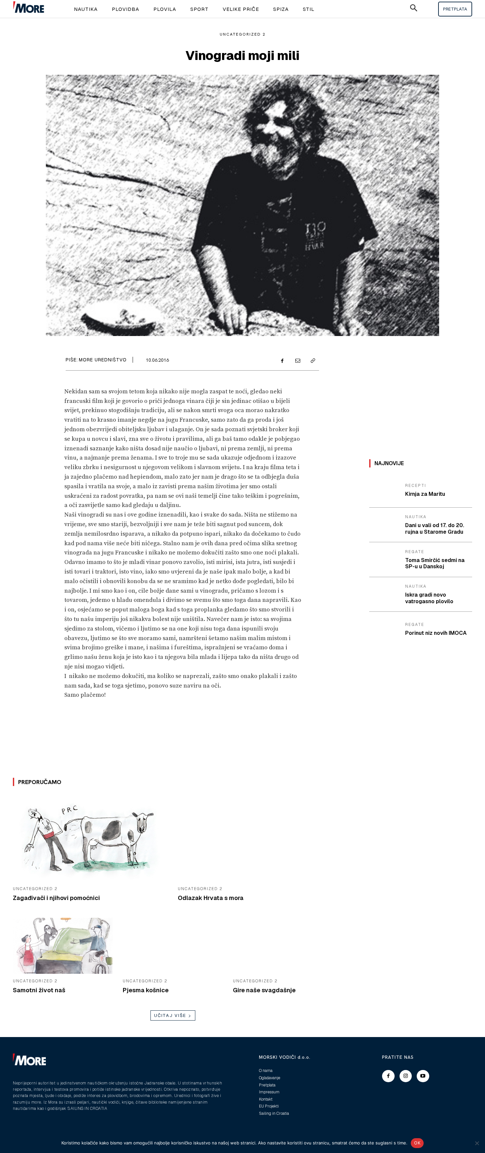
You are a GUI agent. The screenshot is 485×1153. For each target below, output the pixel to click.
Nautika (416, 517)
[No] (476, 1143)
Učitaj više (170, 1015)
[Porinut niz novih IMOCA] (384, 629)
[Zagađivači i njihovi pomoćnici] (90, 838)
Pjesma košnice (146, 990)
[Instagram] (406, 1076)
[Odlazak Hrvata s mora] (255, 838)
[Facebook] (282, 361)
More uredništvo (103, 360)
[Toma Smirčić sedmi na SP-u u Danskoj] (384, 560)
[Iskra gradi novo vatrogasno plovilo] (384, 594)
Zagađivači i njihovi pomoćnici (56, 898)
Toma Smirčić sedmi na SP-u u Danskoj (435, 563)
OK (417, 1142)
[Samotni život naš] (63, 946)
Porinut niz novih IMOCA (436, 633)
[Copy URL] (312, 361)
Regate (414, 552)
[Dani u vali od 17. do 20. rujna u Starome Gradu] (384, 525)
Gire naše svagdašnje (264, 990)
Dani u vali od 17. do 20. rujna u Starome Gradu (434, 528)
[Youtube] (423, 1076)
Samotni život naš (39, 990)
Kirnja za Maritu (425, 494)
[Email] (297, 361)
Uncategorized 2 (243, 34)
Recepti (415, 486)
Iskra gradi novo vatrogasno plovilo (429, 598)
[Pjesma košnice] (173, 946)
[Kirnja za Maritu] (384, 490)
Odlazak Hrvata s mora (210, 898)
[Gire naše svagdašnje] (283, 946)
